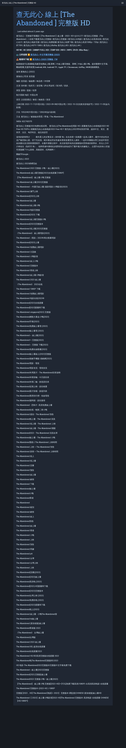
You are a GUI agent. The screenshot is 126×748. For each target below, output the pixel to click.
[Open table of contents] (122, 2)
